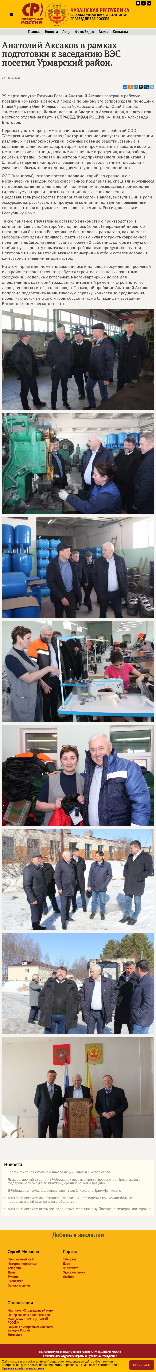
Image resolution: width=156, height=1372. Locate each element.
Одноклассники (19, 1285)
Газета (103, 32)
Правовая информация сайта (23, 1368)
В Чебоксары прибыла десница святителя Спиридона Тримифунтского (62, 1191)
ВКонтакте (15, 1281)
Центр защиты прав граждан (29, 1314)
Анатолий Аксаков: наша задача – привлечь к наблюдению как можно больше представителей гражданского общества (68, 1200)
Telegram (14, 1268)
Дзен (11, 1272)
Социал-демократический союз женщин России (30, 1328)
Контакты (120, 32)
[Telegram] (152, 87)
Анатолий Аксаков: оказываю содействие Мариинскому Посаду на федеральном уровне (77, 1209)
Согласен (141, 1365)
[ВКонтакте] (125, 87)
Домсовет (15, 1334)
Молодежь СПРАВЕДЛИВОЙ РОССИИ (28, 1320)
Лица (66, 32)
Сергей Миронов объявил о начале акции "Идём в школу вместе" (57, 1172)
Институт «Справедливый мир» (30, 1310)
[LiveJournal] (146, 87)
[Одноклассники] (130, 87)
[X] (141, 87)
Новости (51, 32)
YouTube (68, 1276)
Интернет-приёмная (22, 1263)
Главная (34, 32)
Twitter (13, 1276)
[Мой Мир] (136, 87)
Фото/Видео (84, 32)
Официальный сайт (21, 1259)
